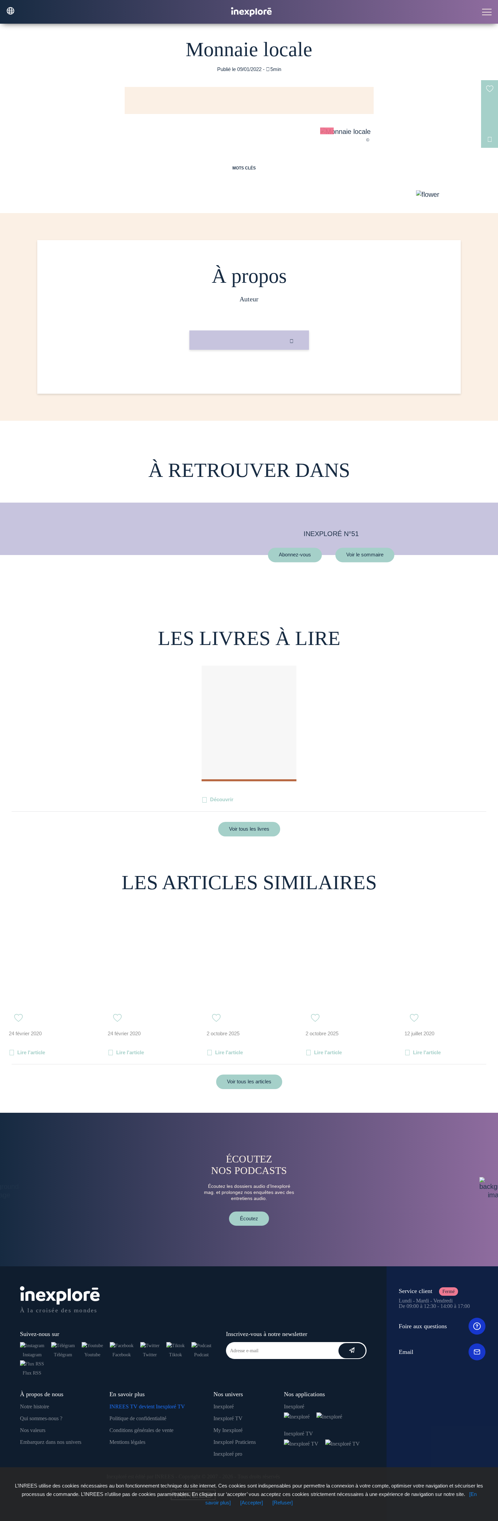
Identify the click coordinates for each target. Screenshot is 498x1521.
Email (406, 1352)
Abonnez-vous (295, 555)
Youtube (92, 1354)
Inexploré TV (228, 1418)
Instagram (32, 1354)
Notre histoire (34, 1406)
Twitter (150, 1354)
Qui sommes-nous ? (41, 1418)
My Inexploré (228, 1430)
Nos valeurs (32, 1430)
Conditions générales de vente (141, 1430)
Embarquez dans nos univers (50, 1442)
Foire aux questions (423, 1326)
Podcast (201, 1354)
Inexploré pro (227, 1454)
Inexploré (223, 1406)
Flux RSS (32, 1373)
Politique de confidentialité (137, 1418)
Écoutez (249, 1218)
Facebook (121, 1354)
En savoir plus (249, 372)
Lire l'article (31, 1052)
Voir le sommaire (364, 555)
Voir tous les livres (249, 829)
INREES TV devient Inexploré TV (147, 1406)
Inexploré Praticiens (234, 1442)
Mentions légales (127, 1442)
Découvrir (221, 799)
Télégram (63, 1354)
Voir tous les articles (249, 1081)
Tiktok (175, 1354)
